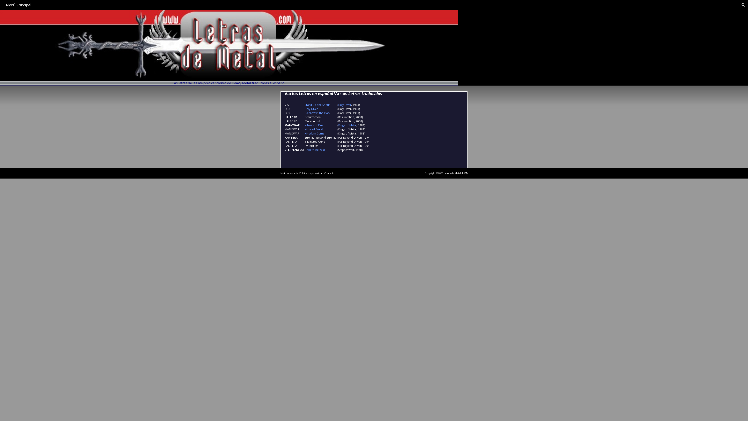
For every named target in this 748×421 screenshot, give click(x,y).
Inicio (283, 173)
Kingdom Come (314, 133)
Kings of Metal (347, 125)
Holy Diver (344, 105)
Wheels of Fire (314, 125)
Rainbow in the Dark (317, 113)
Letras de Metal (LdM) (456, 173)
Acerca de (292, 173)
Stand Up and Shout (317, 105)
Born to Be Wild (315, 150)
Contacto (329, 173)
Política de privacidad (311, 173)
